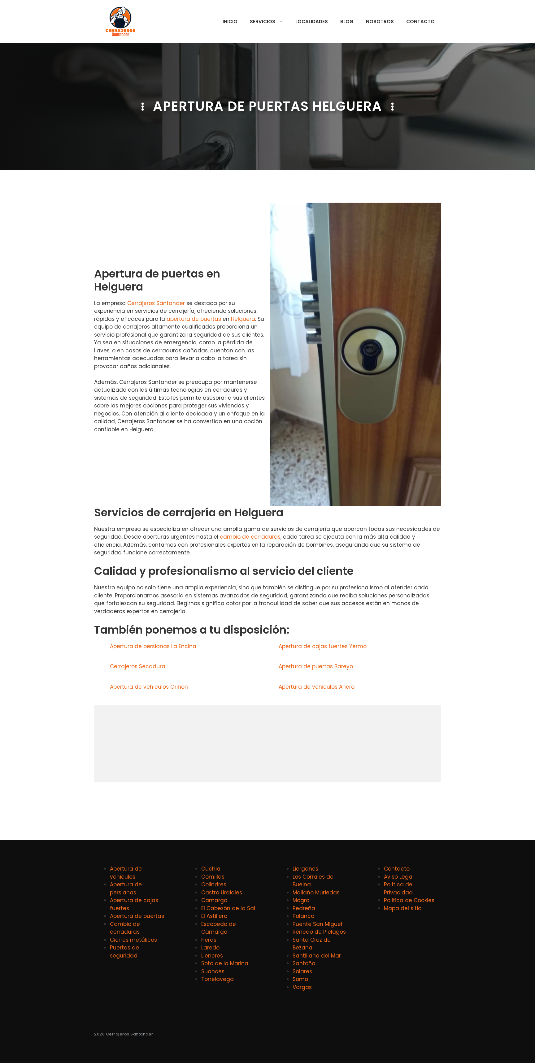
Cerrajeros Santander (156, 303)
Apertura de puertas (137, 916)
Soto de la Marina (224, 963)
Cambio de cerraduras (125, 928)
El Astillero (214, 916)
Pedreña (304, 908)
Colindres (213, 884)
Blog (347, 21)
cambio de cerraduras (250, 536)
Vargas (302, 987)
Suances (212, 971)
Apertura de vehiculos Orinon (149, 687)
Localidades (311, 21)
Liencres (212, 955)
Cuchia (210, 868)
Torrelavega (217, 979)
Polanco (303, 916)
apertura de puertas (194, 319)
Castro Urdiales (221, 892)
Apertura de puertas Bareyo (316, 666)
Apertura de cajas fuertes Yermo (323, 646)
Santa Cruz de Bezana (312, 944)
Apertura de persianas (126, 888)
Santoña (304, 963)
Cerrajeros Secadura (137, 666)
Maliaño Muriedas (316, 892)
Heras (208, 940)
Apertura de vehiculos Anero (316, 687)
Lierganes (305, 868)
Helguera (243, 319)
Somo (300, 979)
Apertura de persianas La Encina (153, 646)
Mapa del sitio (402, 908)
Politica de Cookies (409, 900)
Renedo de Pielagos (319, 932)
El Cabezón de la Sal (228, 908)
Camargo (214, 900)
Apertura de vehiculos (126, 872)
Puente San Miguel (317, 924)
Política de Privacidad (398, 888)
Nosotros (380, 21)
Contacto (420, 21)
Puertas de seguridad (124, 951)
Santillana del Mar (317, 955)
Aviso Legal (399, 876)
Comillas (212, 876)
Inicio (230, 21)
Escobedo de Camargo (218, 928)
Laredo (210, 947)
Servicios (262, 21)
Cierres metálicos (133, 940)
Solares (302, 971)
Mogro (301, 900)
